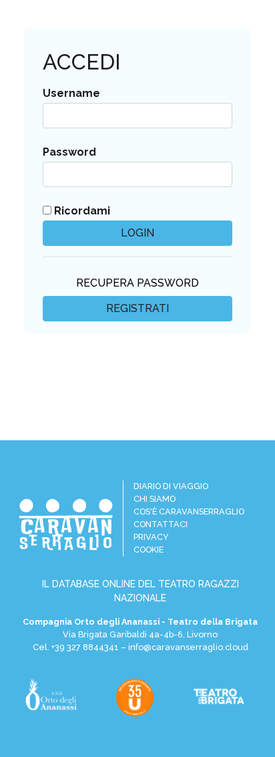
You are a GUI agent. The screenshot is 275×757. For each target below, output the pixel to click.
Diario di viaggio (170, 486)
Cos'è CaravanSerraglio (188, 511)
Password (69, 152)
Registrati (137, 308)
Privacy (151, 537)
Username (71, 93)
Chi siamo (154, 499)
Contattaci (160, 524)
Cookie (148, 550)
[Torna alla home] (66, 524)
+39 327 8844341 (85, 647)
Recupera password (137, 283)
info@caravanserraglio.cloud (188, 647)
